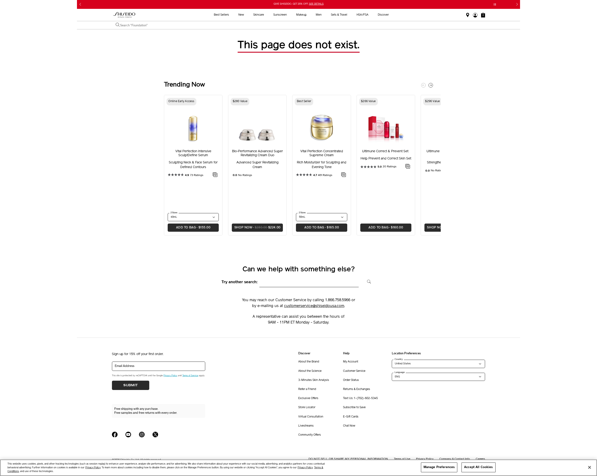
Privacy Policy (170, 376)
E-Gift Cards (350, 416)
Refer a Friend (307, 389)
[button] (483, 14)
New (241, 15)
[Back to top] (530, 437)
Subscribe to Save (354, 407)
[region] (298, 467)
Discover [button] (383, 15)
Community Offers (309, 435)
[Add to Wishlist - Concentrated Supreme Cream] (343, 175)
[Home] (124, 15)
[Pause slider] (495, 4)
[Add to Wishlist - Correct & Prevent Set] (407, 167)
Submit (130, 385)
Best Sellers (221, 15)
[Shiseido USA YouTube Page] (128, 434)
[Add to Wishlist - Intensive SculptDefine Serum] (215, 175)
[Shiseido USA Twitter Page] (155, 434)
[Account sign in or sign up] (475, 15)
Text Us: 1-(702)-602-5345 (360, 398)
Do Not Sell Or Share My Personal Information (348, 458)
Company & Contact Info (454, 458)
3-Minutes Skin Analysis (313, 380)
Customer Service (354, 371)
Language (400, 372)
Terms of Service (190, 376)
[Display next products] (430, 85)
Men (319, 15)
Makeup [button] (301, 15)
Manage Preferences (439, 467)
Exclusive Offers (308, 398)
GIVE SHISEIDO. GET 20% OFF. (299, 4)
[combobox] (301, 25)
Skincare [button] (258, 15)
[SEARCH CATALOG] (117, 25)
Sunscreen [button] (280, 15)
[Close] (589, 467)
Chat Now (349, 425)
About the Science (310, 371)
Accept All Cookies (478, 467)
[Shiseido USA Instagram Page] (142, 434)
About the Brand (308, 361)
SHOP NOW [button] (256, 227)
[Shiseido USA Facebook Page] (115, 434)
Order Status (351, 380)
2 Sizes (173, 212)
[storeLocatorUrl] (467, 15)
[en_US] (367, 281)
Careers (480, 458)
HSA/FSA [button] (362, 15)
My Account (350, 361)
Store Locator (306, 407)
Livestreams (306, 425)
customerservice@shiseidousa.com (314, 306)
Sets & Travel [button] (339, 15)
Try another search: (240, 282)
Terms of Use (402, 458)
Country (399, 359)
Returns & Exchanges (356, 389)
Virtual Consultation (310, 416)
